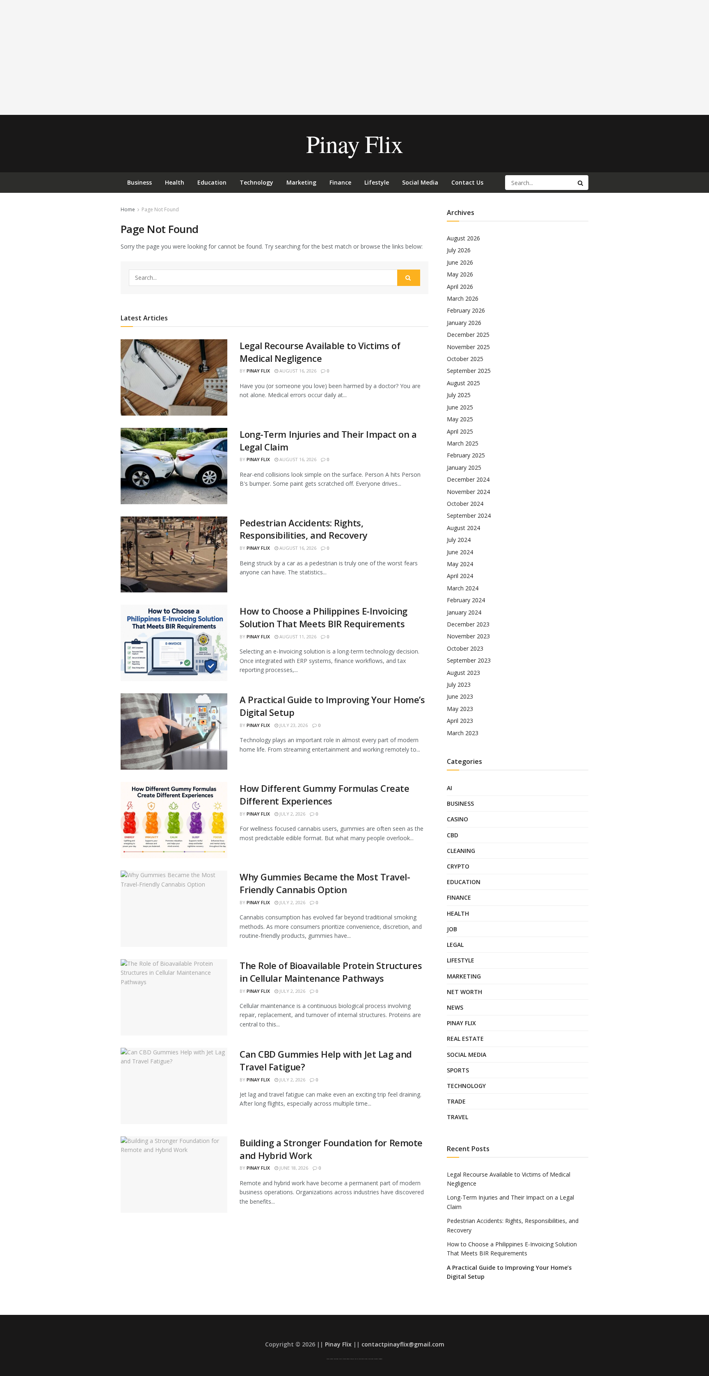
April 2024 (460, 576)
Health (174, 182)
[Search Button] (581, 182)
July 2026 (459, 250)
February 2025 (466, 455)
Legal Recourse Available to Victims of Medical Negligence (320, 351)
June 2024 (460, 552)
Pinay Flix (354, 143)
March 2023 (462, 733)
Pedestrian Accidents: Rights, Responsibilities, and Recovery (304, 529)
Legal (455, 945)
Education (211, 182)
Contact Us (467, 182)
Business (139, 182)
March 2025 (462, 443)
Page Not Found (160, 209)
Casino (457, 819)
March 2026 (462, 298)
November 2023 (468, 636)
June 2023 (460, 696)
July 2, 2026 (291, 814)
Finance (340, 182)
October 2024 (465, 503)
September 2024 (469, 515)
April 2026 (460, 286)
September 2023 (469, 660)
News (455, 1007)
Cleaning (461, 851)
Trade (456, 1101)
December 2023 (468, 624)
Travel (457, 1117)
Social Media (420, 182)
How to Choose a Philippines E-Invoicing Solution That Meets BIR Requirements (323, 617)
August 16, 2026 (297, 371)
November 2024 (468, 492)
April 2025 (460, 431)
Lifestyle (376, 182)
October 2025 (465, 359)
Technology (256, 182)
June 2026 (460, 262)
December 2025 (468, 334)
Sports (458, 1070)
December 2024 (468, 479)
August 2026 (463, 238)
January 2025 (464, 467)
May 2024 (460, 564)
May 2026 (460, 274)
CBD (452, 835)
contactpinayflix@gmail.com (402, 1344)
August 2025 (463, 383)
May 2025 (460, 419)
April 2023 (460, 721)
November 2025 (468, 347)
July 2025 (459, 395)
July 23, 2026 (293, 725)
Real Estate (465, 1038)
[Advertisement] (354, 57)
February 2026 (466, 310)
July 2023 (459, 684)
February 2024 (466, 600)
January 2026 (464, 323)
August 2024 (463, 528)
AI (449, 788)
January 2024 (464, 612)
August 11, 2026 (297, 636)
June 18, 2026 (293, 1168)
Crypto (458, 866)
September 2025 (469, 371)
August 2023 (463, 673)
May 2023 (460, 709)
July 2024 (459, 540)
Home (128, 209)
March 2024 (462, 588)
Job (452, 929)
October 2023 (465, 648)
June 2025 (460, 407)
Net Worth (464, 992)
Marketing (301, 182)
